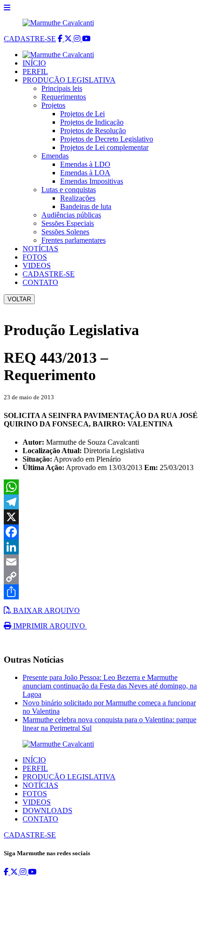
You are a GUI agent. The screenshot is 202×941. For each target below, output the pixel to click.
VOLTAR (19, 299)
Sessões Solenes (65, 232)
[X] (101, 516)
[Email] (101, 561)
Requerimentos (63, 97)
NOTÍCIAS (40, 249)
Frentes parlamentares (73, 240)
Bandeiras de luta (85, 206)
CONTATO (40, 282)
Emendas (55, 156)
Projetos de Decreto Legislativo (106, 139)
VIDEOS (37, 265)
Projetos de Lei (82, 114)
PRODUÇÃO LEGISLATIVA (69, 80)
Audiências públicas (71, 215)
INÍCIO (34, 63)
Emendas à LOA (85, 173)
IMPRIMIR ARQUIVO (49, 626)
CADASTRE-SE (30, 39)
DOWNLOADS (47, 810)
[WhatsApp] (101, 486)
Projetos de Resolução (93, 130)
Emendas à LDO (85, 164)
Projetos (53, 105)
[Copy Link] (101, 576)
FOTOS (35, 257)
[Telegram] (101, 501)
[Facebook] (101, 531)
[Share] (101, 591)
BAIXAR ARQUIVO (45, 610)
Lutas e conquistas (68, 190)
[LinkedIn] (101, 546)
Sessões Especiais (67, 223)
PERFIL (35, 71)
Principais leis (61, 88)
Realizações (77, 198)
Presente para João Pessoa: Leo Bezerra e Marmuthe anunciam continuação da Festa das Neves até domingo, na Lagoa (110, 685)
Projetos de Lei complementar (104, 147)
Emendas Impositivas (91, 181)
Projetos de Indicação (92, 122)
